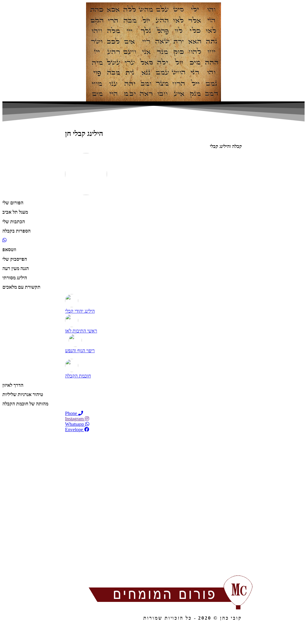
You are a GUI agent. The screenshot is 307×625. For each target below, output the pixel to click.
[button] (153, 350)
